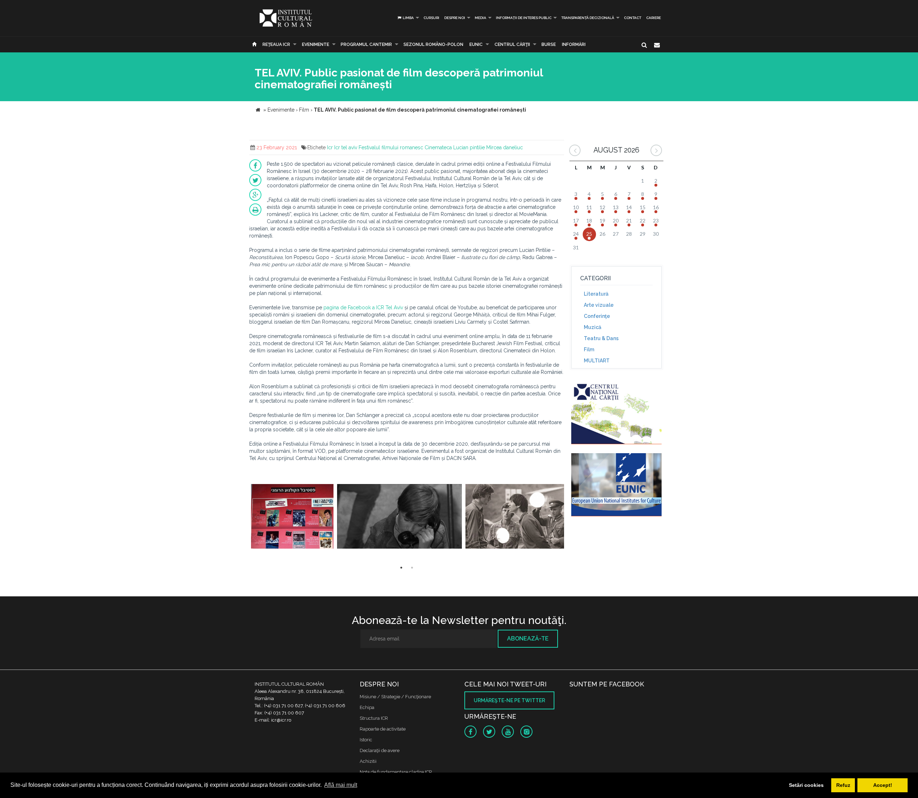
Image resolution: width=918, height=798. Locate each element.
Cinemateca (438, 147)
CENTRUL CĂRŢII (512, 44)
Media (480, 18)
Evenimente (315, 44)
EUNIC (476, 44)
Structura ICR (374, 718)
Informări (574, 44)
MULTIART (597, 360)
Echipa (367, 707)
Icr (330, 147)
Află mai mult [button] (340, 785)
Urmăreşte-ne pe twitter (509, 700)
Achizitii (368, 761)
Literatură (596, 294)
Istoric (366, 739)
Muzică (592, 327)
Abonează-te (528, 638)
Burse (548, 44)
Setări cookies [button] (806, 785)
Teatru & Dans (601, 338)
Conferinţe (597, 316)
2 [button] (412, 567)
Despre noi (454, 18)
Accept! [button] (882, 785)
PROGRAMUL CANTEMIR (366, 44)
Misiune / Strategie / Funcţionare (395, 696)
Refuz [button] (843, 785)
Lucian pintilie (469, 147)
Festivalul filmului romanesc (391, 147)
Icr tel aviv (345, 147)
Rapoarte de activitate (383, 729)
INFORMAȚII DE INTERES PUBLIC (524, 18)
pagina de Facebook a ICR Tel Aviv (363, 307)
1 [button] (401, 567)
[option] (292, 517)
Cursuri (431, 18)
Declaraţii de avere (379, 750)
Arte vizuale (599, 305)
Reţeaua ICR (276, 44)
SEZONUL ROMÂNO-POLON (433, 44)
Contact (632, 18)
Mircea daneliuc (504, 147)
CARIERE (653, 18)
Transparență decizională (587, 18)
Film (589, 349)
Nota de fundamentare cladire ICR (396, 772)
